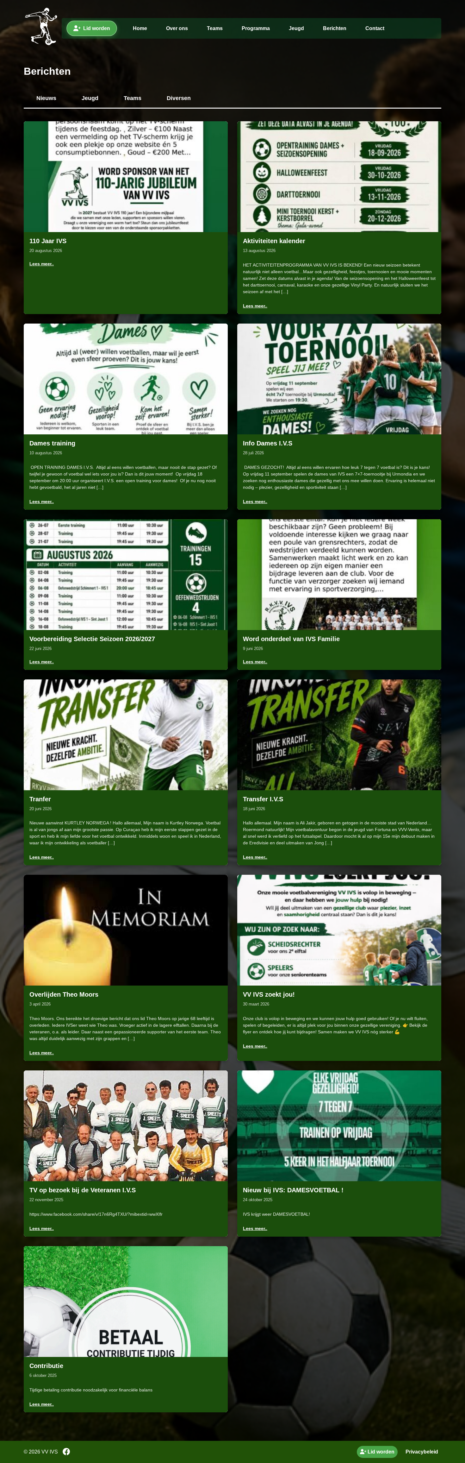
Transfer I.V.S (263, 799)
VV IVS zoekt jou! (269, 994)
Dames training (52, 443)
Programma (256, 28)
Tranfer (40, 799)
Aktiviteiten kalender (274, 240)
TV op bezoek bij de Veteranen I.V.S (82, 1190)
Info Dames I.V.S (267, 443)
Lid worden (96, 28)
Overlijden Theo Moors (63, 994)
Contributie (46, 1365)
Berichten (334, 28)
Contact (374, 28)
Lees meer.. (41, 263)
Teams (215, 28)
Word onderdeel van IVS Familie (291, 638)
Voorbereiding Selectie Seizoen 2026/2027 (92, 638)
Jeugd (296, 28)
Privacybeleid (422, 1451)
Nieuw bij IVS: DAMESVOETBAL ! (293, 1190)
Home (140, 28)
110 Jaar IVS (47, 240)
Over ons (177, 28)
